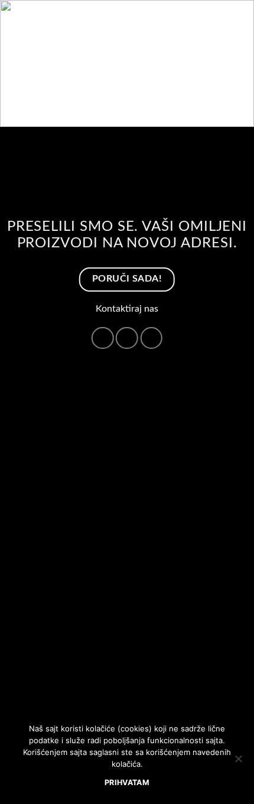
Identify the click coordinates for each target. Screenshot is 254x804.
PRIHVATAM (127, 782)
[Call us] (127, 338)
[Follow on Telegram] (151, 338)
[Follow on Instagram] (103, 338)
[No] (238, 762)
